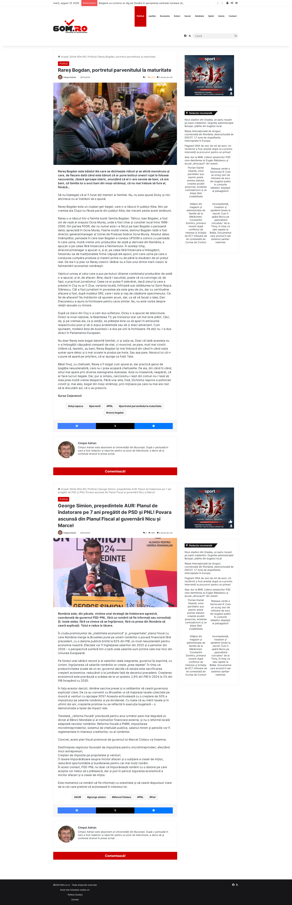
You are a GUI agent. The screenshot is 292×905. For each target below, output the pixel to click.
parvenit (96, 406)
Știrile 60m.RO (78, 56)
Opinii (211, 16)
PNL (110, 406)
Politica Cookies (75, 894)
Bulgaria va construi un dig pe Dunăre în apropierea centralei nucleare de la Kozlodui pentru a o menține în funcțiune (166, 3)
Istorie (221, 16)
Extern (177, 16)
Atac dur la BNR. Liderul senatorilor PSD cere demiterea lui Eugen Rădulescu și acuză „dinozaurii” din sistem (208, 160)
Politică (140, 16)
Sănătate (199, 16)
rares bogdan (116, 412)
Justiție (152, 16)
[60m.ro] (70, 26)
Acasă (64, 56)
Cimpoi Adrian (69, 77)
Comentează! (115, 471)
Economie (165, 16)
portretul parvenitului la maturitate (141, 406)
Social (187, 16)
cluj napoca (76, 406)
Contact (233, 16)
